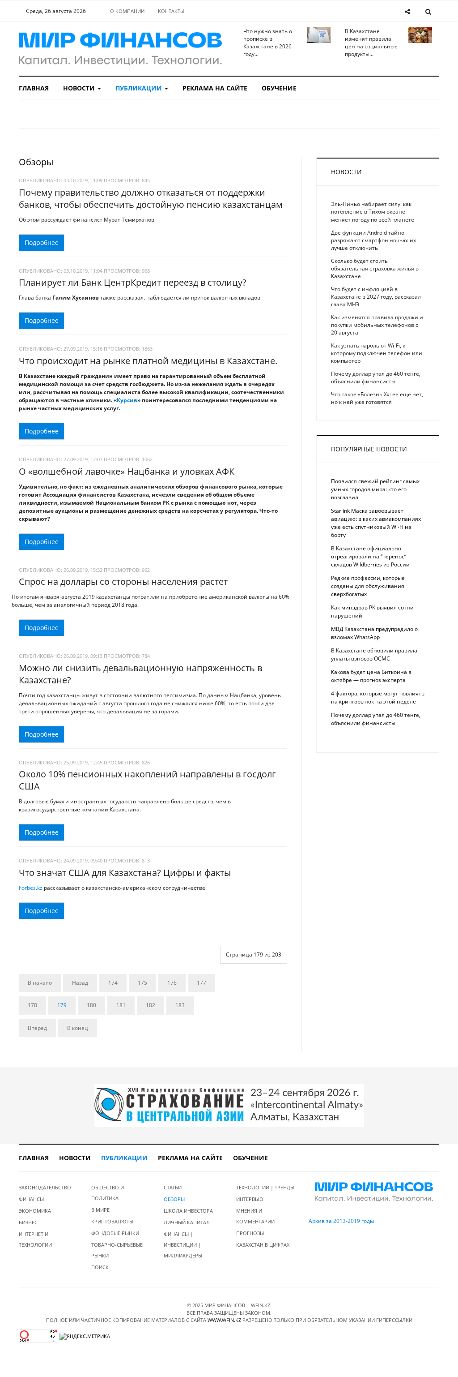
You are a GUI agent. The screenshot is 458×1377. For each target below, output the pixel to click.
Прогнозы (250, 1233)
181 (121, 1005)
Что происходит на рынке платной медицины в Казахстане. (148, 361)
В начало (40, 983)
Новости (80, 88)
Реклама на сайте (214, 88)
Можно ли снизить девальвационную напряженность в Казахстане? (140, 674)
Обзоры (174, 1199)
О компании (127, 11)
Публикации (139, 88)
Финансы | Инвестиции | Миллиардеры (183, 1245)
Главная (34, 88)
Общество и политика (107, 1192)
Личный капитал (187, 1222)
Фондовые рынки (115, 1233)
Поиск (100, 1267)
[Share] (407, 10)
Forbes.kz (30, 888)
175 (142, 983)
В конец (77, 1028)
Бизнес (28, 1222)
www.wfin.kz (224, 1320)
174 (113, 983)
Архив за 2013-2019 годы (341, 1221)
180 (91, 1005)
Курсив (127, 400)
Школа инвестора (188, 1210)
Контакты (171, 11)
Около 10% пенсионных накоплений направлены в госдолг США (147, 780)
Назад (80, 983)
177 (201, 983)
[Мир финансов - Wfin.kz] (120, 48)
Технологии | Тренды (265, 1187)
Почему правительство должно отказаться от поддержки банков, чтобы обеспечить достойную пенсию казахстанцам (151, 198)
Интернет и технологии (35, 1239)
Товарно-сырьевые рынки (117, 1250)
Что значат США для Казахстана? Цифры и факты (125, 873)
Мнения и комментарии (255, 1216)
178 (32, 1005)
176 (172, 983)
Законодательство (45, 1187)
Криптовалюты (112, 1221)
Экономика (35, 1210)
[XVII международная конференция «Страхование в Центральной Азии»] (229, 1105)
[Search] (428, 10)
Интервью (249, 1199)
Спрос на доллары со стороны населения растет (123, 581)
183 (180, 1005)
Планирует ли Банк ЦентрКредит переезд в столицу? (132, 282)
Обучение (279, 88)
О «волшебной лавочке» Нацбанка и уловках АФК (126, 471)
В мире (100, 1209)
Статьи (173, 1187)
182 (150, 1005)
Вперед (37, 1028)
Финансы (31, 1199)
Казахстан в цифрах (262, 1244)
